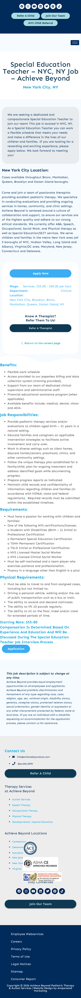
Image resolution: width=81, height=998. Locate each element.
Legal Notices (21, 964)
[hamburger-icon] (75, 42)
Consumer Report (23, 979)
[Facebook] (21, 6)
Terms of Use (20, 956)
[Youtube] (34, 6)
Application (16, 649)
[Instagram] (28, 6)
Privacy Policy (21, 949)
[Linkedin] (40, 6)
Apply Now (40, 273)
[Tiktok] (59, 6)
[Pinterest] (53, 6)
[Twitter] (46, 6)
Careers (16, 941)
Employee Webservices (27, 934)
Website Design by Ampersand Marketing (52, 989)
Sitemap (17, 971)
